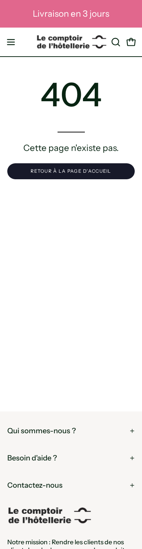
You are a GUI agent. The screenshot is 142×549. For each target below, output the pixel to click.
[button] (115, 42)
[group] (71, 14)
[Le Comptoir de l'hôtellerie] (71, 42)
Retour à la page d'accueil (71, 171)
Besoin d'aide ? (32, 458)
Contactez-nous (35, 485)
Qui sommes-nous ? (41, 430)
